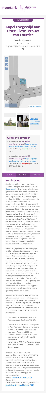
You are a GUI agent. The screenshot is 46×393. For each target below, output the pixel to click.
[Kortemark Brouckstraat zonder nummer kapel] (10, 121)
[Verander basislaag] (6, 68)
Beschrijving (23, 174)
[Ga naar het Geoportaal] (6, 64)
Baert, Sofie (27, 377)
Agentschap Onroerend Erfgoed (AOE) (20, 385)
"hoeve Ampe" (11, 189)
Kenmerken (37, 174)
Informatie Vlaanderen (35, 106)
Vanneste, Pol (17, 377)
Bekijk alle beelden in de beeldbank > (35, 121)
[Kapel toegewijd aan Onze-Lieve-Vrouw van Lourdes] (23, 121)
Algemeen (9, 174)
